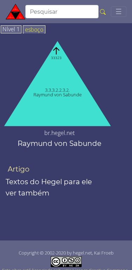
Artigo (19, 169)
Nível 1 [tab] (11, 29)
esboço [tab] (34, 29)
